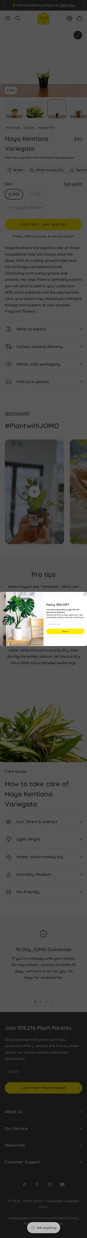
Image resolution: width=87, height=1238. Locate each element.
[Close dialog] (84, 594)
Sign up (65, 631)
